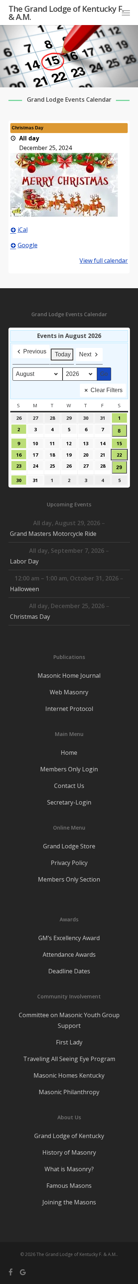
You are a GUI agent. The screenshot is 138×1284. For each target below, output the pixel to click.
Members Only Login (69, 769)
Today (63, 354)
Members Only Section (69, 879)
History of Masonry (69, 1152)
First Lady (69, 1042)
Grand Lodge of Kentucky (69, 1136)
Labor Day (24, 561)
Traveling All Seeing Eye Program (69, 1059)
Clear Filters (107, 390)
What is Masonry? (69, 1169)
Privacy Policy (69, 863)
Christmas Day (30, 617)
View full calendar (103, 261)
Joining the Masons (69, 1202)
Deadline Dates (69, 971)
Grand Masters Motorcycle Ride (53, 534)
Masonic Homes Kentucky (69, 1075)
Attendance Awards (69, 954)
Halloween (24, 589)
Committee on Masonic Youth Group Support (69, 1020)
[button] (126, 12)
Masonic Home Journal (69, 675)
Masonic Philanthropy (69, 1092)
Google (28, 245)
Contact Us (69, 786)
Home (69, 753)
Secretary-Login (69, 802)
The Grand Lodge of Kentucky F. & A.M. (66, 12)
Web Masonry (69, 692)
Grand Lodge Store (69, 846)
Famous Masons (69, 1186)
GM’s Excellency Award (69, 938)
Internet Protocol (69, 709)
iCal (23, 230)
